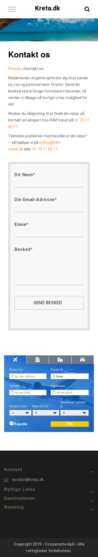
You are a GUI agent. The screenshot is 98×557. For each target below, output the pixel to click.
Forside (14, 68)
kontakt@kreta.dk (28, 479)
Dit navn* (24, 174)
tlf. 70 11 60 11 (45, 149)
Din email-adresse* (35, 199)
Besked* (23, 249)
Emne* (21, 224)
